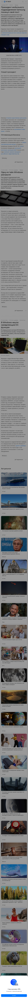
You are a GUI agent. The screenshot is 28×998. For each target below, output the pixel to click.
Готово (14, 995)
